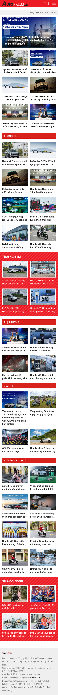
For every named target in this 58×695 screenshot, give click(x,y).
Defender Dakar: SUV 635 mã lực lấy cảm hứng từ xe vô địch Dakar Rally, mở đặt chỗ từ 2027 (43, 98)
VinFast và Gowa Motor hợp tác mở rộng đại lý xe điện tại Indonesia (43, 125)
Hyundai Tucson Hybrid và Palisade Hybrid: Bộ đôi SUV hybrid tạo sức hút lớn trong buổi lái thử (15, 71)
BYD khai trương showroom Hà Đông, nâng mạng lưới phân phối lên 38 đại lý (13, 246)
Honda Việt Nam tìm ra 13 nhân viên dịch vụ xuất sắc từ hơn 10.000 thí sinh (15, 125)
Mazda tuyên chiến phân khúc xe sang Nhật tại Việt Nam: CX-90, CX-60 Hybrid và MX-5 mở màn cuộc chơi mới (15, 377)
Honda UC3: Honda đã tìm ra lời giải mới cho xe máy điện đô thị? (42, 310)
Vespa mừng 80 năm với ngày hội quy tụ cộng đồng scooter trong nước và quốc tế (42, 413)
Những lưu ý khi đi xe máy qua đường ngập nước (41, 571)
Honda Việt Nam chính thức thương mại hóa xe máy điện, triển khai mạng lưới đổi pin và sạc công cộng (42, 377)
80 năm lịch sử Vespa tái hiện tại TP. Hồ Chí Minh (14, 634)
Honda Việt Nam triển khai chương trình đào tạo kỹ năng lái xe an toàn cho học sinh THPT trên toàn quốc (15, 543)
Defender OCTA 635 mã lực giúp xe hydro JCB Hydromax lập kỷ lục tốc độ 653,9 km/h (15, 98)
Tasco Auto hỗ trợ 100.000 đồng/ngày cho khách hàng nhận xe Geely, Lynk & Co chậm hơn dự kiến (43, 71)
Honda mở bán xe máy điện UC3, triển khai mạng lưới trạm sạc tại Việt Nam (41, 349)
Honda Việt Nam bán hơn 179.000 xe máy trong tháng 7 (40, 246)
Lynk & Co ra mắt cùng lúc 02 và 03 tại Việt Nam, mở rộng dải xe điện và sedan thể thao (42, 218)
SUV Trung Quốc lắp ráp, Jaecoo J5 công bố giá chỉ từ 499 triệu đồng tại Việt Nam (15, 218)
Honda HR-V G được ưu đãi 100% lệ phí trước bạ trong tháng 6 (42, 450)
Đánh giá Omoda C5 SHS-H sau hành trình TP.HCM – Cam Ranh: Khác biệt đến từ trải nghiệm (42, 282)
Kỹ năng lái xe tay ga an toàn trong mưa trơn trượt (42, 543)
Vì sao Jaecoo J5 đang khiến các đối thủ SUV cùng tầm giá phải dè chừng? (13, 282)
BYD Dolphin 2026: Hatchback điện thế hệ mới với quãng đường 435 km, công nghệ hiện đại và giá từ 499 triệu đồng (15, 310)
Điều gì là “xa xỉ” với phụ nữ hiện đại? (13, 607)
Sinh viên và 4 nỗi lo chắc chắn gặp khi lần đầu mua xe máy (13, 571)
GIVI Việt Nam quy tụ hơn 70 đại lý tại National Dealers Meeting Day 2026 (12, 450)
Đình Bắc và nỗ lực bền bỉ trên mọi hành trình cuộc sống (42, 634)
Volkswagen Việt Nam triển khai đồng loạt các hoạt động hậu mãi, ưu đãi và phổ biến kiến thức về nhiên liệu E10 (14, 515)
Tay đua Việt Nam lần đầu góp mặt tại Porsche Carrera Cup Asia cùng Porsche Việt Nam (42, 607)
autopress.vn (34, 674)
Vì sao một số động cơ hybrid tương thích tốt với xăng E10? (41, 488)
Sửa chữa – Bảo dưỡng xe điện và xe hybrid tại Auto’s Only (42, 515)
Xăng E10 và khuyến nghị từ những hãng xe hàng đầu (14, 488)
